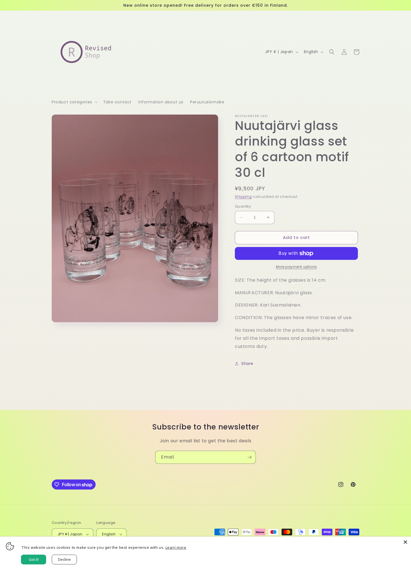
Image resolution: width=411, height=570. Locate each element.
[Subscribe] (249, 457)
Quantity (243, 206)
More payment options (296, 266)
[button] (74, 102)
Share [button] (247, 363)
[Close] (405, 542)
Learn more (176, 547)
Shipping (243, 196)
